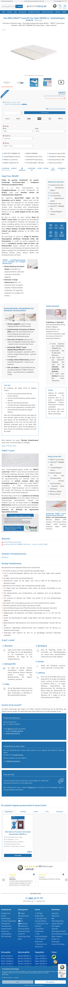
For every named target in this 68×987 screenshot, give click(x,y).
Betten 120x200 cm (7, 961)
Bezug (7, 143)
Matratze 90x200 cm (24, 956)
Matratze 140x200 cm (25, 964)
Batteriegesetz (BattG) (59, 931)
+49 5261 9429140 (17, 731)
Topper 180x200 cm (41, 964)
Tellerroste (57, 12)
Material (7, 136)
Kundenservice (5, 913)
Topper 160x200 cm (41, 961)
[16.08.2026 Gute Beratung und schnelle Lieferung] (49, 874)
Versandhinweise (6, 926)
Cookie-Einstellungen (58, 944)
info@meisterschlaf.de (13, 733)
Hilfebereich (32, 787)
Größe (7, 126)
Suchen (20, 6)
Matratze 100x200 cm (25, 958)
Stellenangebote (6, 934)
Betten (3, 12)
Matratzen (9, 12)
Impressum (55, 913)
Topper (15, 12)
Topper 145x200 (7, 446)
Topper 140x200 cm (41, 958)
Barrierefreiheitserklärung (59, 934)
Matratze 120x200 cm (25, 961)
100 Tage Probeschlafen (8, 921)
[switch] (62, 976)
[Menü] (65, 965)
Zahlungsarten (5, 924)
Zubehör (64, 12)
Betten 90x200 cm (7, 956)
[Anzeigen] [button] (5, 557)
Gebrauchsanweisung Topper (12, 542)
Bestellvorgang (5, 918)
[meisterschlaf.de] (37, 5)
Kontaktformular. (18, 755)
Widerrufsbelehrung (58, 921)
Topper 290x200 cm (9, 14)
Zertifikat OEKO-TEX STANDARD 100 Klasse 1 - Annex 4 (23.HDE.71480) (26, 544)
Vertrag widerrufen (57, 924)
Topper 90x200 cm (40, 956)
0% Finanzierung (6, 936)
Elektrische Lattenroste (47, 12)
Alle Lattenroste (22, 12)
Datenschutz (55, 916)
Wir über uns (5, 931)
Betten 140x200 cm (7, 964)
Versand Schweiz (6, 929)
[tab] (5, 168)
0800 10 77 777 (13, 729)
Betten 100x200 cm (7, 958)
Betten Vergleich (57, 936)
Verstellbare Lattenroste (34, 12)
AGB (53, 918)
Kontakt (3, 916)
